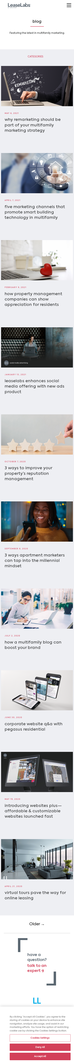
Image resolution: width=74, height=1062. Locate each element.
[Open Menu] (69, 5)
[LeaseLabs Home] (37, 1000)
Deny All (40, 1047)
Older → (37, 924)
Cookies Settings (40, 1038)
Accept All (40, 1056)
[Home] (19, 5)
